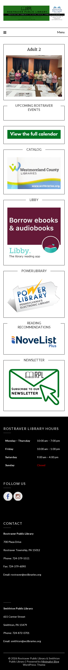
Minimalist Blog (50, 661)
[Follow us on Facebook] (7, 496)
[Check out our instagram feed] (17, 496)
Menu (61, 32)
